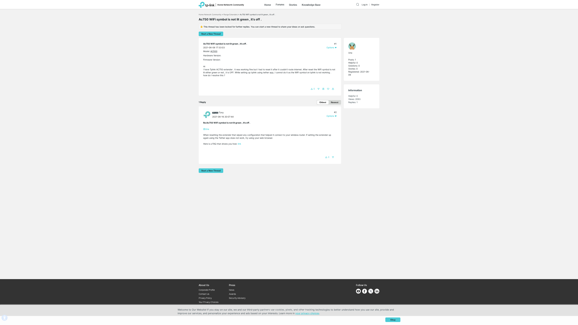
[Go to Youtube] (358, 291)
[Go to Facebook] (364, 291)
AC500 (213, 51)
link (239, 143)
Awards (232, 294)
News (231, 290)
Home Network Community (210, 14)
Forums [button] (280, 4)
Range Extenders (231, 14)
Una (350, 52)
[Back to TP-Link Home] (206, 4)
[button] (267, 4)
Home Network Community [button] (230, 4)
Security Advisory (237, 298)
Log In (365, 5)
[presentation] (207, 114)
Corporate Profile (207, 290)
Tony (221, 112)
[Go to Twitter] (370, 291)
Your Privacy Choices (208, 302)
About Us (204, 285)
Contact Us (204, 294)
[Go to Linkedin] (376, 291)
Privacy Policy (205, 298)
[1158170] (360, 46)
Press (232, 285)
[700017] (207, 114)
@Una (206, 129)
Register (375, 5)
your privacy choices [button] (307, 313)
